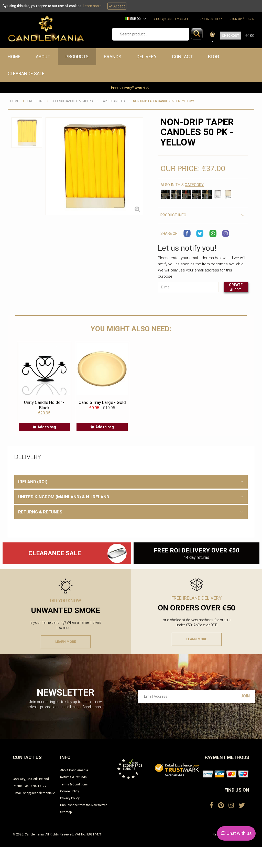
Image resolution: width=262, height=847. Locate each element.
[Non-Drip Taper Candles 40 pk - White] (217, 194)
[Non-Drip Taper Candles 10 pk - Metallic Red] (196, 194)
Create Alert (236, 287)
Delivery (147, 56)
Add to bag (47, 427)
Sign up (236, 19)
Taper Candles (113, 101)
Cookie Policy (69, 791)
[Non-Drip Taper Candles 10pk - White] (165, 194)
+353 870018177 (210, 19)
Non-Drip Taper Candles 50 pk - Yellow (163, 101)
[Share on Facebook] (187, 233)
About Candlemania (74, 770)
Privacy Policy (70, 798)
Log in (249, 19)
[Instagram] (231, 805)
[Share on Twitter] (200, 233)
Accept (119, 6)
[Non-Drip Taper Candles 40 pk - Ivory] (227, 194)
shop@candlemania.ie (172, 19)
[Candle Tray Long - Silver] (117, 553)
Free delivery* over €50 (130, 87)
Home (14, 56)
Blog (213, 56)
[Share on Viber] (226, 233)
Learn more (92, 6)
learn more (65, 642)
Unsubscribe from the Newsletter (83, 805)
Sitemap (66, 812)
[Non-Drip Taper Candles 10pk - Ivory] (176, 194)
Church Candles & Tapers (72, 101)
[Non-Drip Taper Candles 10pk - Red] (186, 194)
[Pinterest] (221, 805)
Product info (173, 215)
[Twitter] (241, 805)
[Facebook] (211, 805)
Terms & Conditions (74, 784)
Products (77, 56)
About (43, 56)
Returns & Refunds (73, 777)
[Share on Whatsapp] (213, 233)
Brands (112, 56)
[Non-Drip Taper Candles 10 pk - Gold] (207, 194)
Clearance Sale (26, 73)
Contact (182, 56)
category (194, 184)
